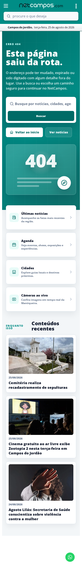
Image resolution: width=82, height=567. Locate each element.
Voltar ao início (27, 132)
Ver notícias (58, 132)
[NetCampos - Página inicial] (41, 6)
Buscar (41, 116)
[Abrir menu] (6, 6)
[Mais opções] (76, 6)
